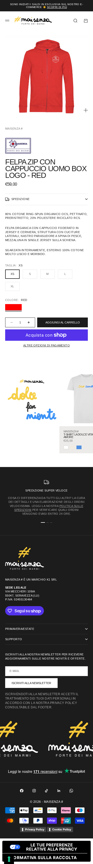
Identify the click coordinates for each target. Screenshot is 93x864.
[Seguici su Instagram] (34, 791)
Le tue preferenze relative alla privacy (51, 847)
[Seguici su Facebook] (22, 791)
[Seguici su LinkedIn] (59, 791)
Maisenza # (13, 128)
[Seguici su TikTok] (46, 791)
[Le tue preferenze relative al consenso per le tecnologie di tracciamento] (9, 859)
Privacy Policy (34, 829)
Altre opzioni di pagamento (46, 345)
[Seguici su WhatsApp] (71, 791)
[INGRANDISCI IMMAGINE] (86, 110)
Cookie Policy (61, 829)
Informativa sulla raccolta (41, 857)
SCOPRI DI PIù (57, 7)
